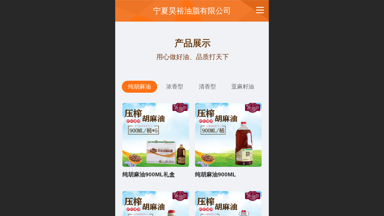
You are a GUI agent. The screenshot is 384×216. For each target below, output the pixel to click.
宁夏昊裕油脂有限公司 (192, 11)
